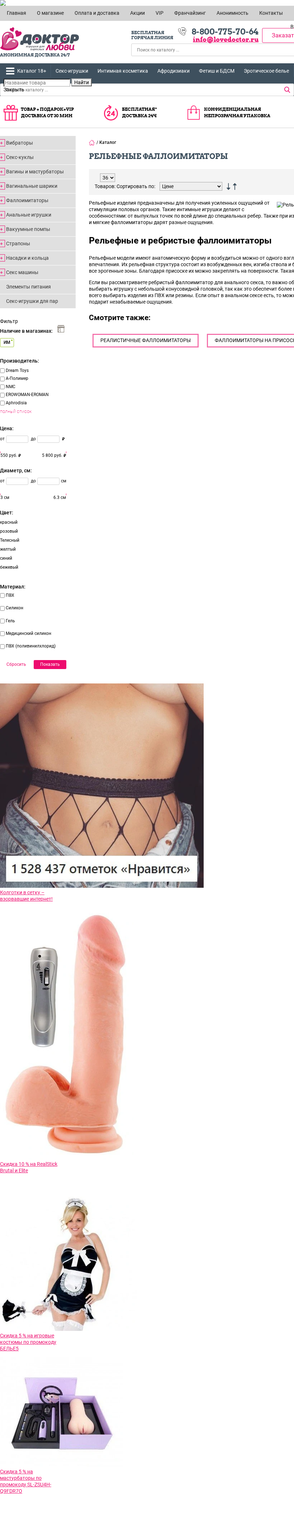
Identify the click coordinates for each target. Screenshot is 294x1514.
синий (6, 558)
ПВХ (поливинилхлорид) (31, 646)
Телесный (9, 540)
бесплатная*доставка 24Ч (139, 112)
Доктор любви (39, 39)
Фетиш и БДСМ (216, 71)
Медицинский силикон (28, 633)
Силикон (14, 607)
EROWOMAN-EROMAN (27, 394)
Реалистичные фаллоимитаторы (145, 340)
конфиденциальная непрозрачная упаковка (237, 112)
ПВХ (10, 595)
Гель (10, 620)
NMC (10, 386)
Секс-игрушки (72, 71)
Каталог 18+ (31, 71)
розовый (9, 531)
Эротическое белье (266, 71)
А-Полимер (17, 378)
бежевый (9, 567)
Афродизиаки (173, 71)
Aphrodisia (16, 402)
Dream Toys (17, 370)
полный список (16, 411)
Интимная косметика (123, 71)
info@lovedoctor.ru (226, 39)
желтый (8, 549)
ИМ (7, 342)
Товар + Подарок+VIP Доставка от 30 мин (47, 112)
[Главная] (92, 142)
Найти (81, 82)
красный (9, 522)
